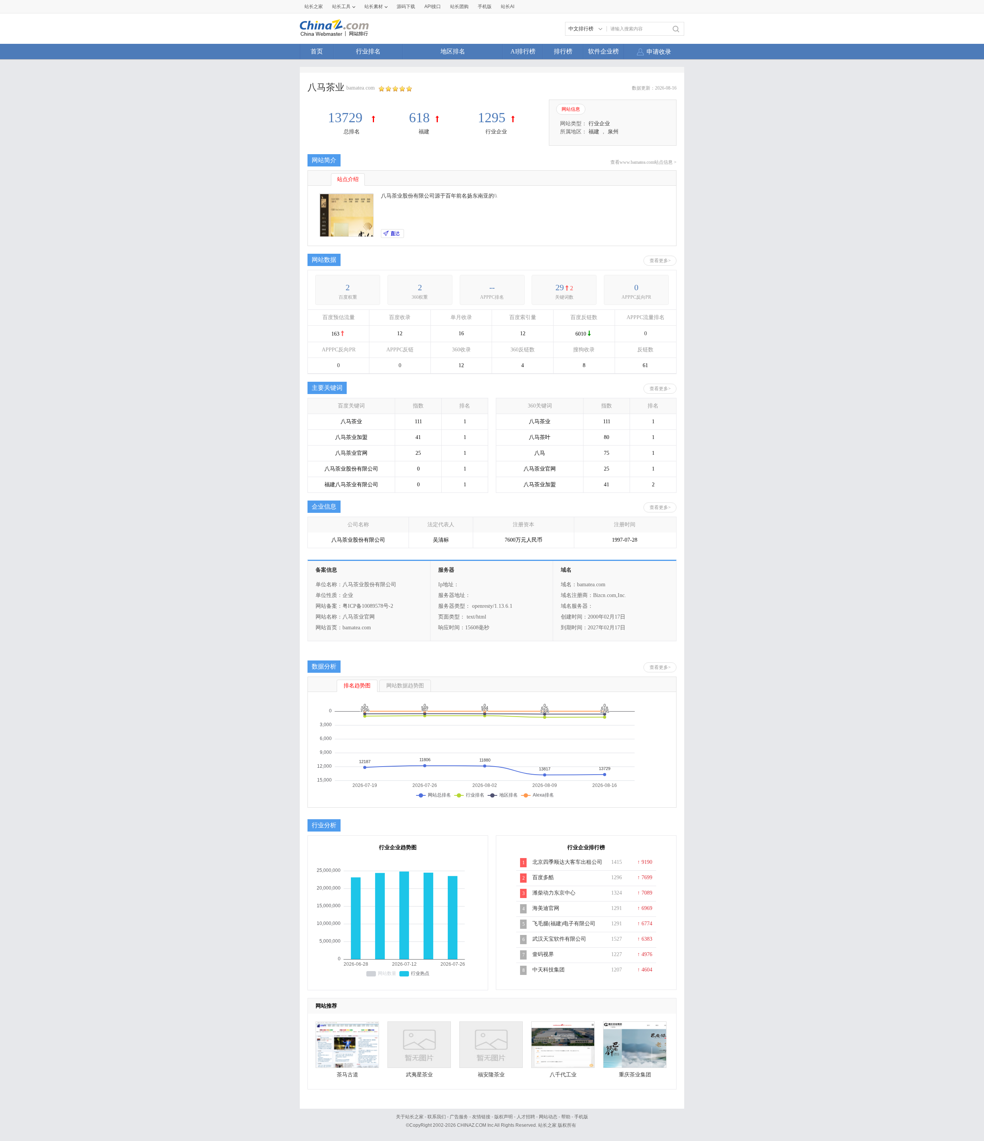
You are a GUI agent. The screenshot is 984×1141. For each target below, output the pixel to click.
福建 (424, 132)
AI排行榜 (522, 51)
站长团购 (459, 6)
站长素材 (373, 6)
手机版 (581, 1116)
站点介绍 (348, 179)
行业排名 (368, 51)
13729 (347, 117)
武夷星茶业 (419, 1075)
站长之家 (313, 6)
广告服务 (459, 1116)
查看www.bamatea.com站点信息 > (643, 162)
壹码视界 (543, 954)
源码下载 (406, 6)
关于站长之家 (410, 1116)
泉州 (613, 132)
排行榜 (563, 51)
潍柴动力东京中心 (553, 893)
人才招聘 (526, 1116)
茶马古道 (347, 1075)
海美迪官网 (545, 908)
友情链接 (481, 1116)
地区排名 (452, 51)
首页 (317, 51)
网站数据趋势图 (405, 686)
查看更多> (660, 260)
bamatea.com (360, 88)
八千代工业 (563, 1075)
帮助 (565, 1116)
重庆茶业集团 (635, 1075)
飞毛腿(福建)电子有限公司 (563, 923)
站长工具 (341, 6)
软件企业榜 (603, 51)
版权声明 (503, 1116)
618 (419, 117)
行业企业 (496, 132)
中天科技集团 (548, 970)
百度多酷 (543, 877)
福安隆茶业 (491, 1075)
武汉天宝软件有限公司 (559, 939)
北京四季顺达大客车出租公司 (567, 862)
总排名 (352, 132)
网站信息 (571, 109)
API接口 (432, 6)
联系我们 (436, 1116)
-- (492, 287)
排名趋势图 (357, 686)
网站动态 (548, 1116)
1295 (491, 117)
